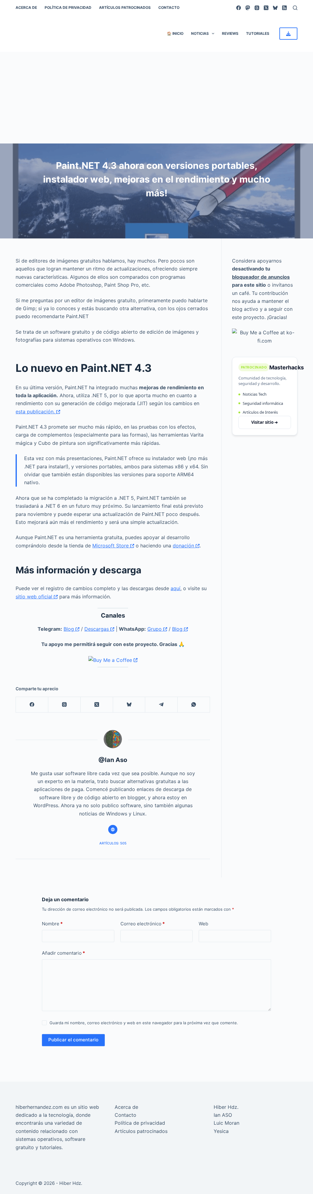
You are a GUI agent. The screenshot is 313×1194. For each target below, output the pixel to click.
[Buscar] (295, 7)
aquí (175, 588)
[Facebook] (238, 7)
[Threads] (257, 7)
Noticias (200, 33)
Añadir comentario (63, 953)
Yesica (221, 1131)
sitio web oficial (35, 596)
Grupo (155, 629)
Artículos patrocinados (125, 7)
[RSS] (284, 7)
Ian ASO (223, 1115)
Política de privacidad (68, 7)
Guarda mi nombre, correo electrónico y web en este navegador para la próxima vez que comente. (144, 1022)
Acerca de (26, 7)
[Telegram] (161, 705)
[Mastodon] (247, 7)
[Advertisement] (156, 97)
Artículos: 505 (113, 843)
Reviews (230, 33)
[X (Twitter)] (266, 7)
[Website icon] (112, 829)
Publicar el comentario (73, 1040)
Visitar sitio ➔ (264, 422)
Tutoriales (257, 33)
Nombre (52, 924)
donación (184, 546)
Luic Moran (226, 1123)
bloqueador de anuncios (261, 277)
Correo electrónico (142, 924)
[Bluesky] (275, 7)
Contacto (168, 7)
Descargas (97, 629)
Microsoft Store (111, 546)
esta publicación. (36, 411)
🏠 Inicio (175, 33)
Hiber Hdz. (226, 1107)
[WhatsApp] (194, 705)
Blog (69, 629)
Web (203, 924)
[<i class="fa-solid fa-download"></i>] (288, 33)
